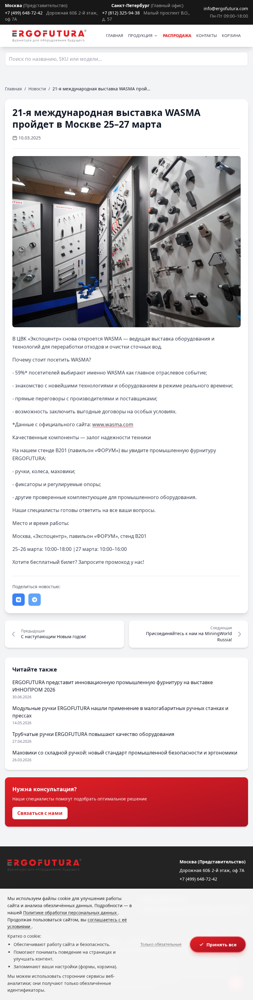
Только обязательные (160, 944)
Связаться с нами (40, 813)
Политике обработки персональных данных (70, 912)
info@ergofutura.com (226, 8)
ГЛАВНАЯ (114, 35)
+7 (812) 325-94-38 (121, 13)
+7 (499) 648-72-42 (24, 13)
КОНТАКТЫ (206, 35)
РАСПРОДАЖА (177, 35)
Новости (37, 89)
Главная (13, 89)
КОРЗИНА (231, 35)
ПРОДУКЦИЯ (140, 35)
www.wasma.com (112, 424)
